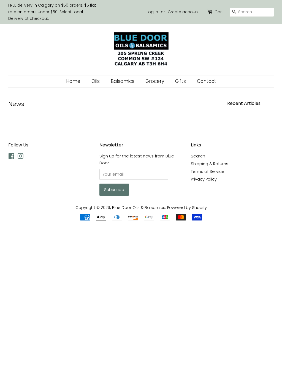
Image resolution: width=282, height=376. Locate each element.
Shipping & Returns (209, 164)
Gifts (180, 81)
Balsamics (122, 81)
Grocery (154, 81)
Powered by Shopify (187, 207)
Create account (183, 12)
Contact (206, 81)
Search (198, 156)
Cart (219, 12)
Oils (95, 81)
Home (73, 81)
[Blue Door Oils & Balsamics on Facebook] (11, 157)
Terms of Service (207, 171)
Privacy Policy (204, 179)
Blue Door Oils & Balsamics (138, 207)
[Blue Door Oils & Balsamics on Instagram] (20, 157)
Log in (152, 12)
